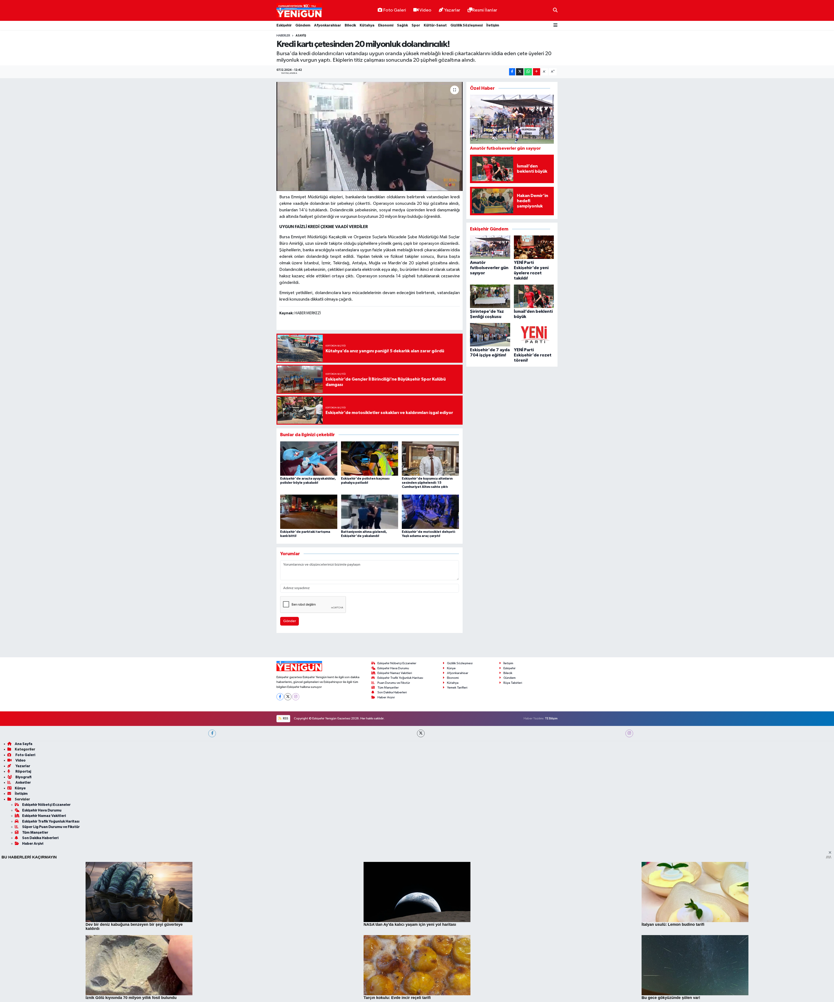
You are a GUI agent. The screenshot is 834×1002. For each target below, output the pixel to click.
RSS (285, 842)
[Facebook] (280, 820)
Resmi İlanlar (484, 10)
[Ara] (555, 10)
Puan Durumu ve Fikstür (393, 806)
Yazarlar (452, 10)
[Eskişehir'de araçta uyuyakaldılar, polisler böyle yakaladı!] (308, 458)
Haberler (283, 35)
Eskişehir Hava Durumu (393, 792)
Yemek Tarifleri (457, 811)
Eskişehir (284, 25)
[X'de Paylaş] (519, 71)
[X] (287, 820)
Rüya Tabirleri (512, 806)
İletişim (492, 25)
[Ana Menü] (555, 25)
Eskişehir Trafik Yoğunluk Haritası (400, 802)
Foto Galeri (394, 10)
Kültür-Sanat (435, 25)
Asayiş (301, 35)
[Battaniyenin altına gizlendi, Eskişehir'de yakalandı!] (369, 511)
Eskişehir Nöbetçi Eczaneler (396, 787)
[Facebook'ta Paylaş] (512, 71)
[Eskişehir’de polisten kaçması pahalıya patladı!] (369, 458)
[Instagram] (295, 820)
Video (425, 10)
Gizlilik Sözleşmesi (466, 25)
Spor (416, 25)
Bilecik (350, 25)
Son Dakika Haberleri (392, 816)
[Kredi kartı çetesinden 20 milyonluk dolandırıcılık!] (369, 136)
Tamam (553, 996)
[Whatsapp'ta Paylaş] (528, 71)
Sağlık (402, 25)
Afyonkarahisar (327, 25)
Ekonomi (385, 25)
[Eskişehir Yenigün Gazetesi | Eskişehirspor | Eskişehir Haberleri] (299, 10)
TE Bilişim (551, 842)
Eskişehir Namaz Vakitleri (394, 797)
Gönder (289, 621)
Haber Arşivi (386, 821)
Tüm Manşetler (388, 811)
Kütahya (367, 25)
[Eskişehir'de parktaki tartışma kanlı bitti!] (308, 511)
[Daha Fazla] (536, 71)
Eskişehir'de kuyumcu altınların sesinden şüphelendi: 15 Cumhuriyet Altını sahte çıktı (427, 483)
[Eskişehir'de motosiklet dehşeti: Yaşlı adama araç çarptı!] (430, 511)
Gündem (302, 25)
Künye (451, 792)
